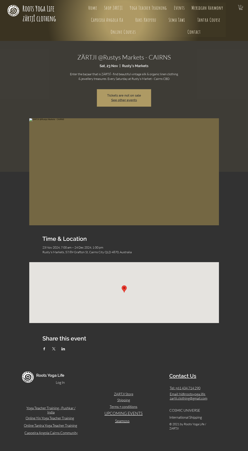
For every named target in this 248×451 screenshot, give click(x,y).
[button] (241, 7)
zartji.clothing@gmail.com (188, 398)
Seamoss (122, 420)
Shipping (123, 400)
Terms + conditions (123, 406)
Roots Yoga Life (39, 8)
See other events (124, 100)
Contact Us (182, 376)
